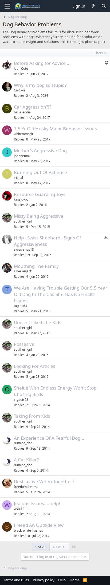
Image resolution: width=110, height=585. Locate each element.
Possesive (24, 344)
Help (62, 579)
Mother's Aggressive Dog (40, 150)
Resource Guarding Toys (39, 194)
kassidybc (21, 199)
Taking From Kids (32, 416)
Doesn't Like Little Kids (37, 322)
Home (75, 579)
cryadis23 (21, 399)
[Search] (104, 6)
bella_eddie (22, 112)
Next (57, 547)
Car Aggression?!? (32, 107)
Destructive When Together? (44, 481)
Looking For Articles (34, 366)
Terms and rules (16, 579)
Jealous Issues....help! (37, 503)
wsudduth (21, 508)
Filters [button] (98, 52)
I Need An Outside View (39, 525)
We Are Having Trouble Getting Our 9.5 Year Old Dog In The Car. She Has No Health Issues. (60, 294)
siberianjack (23, 271)
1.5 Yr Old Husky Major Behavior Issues (55, 128)
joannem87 (22, 156)
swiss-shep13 (24, 249)
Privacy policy (43, 579)
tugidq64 (20, 305)
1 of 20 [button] (40, 547)
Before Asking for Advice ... (42, 63)
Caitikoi (19, 90)
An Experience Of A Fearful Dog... (49, 438)
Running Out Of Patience (40, 172)
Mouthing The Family (36, 266)
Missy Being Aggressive (38, 216)
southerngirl (23, 221)
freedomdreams (26, 486)
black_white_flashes (28, 530)
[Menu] (7, 6)
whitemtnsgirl (24, 134)
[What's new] (93, 6)
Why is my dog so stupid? (40, 85)
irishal (18, 177)
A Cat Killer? (26, 460)
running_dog (23, 443)
